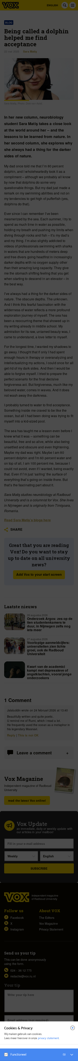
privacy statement (48, 1038)
